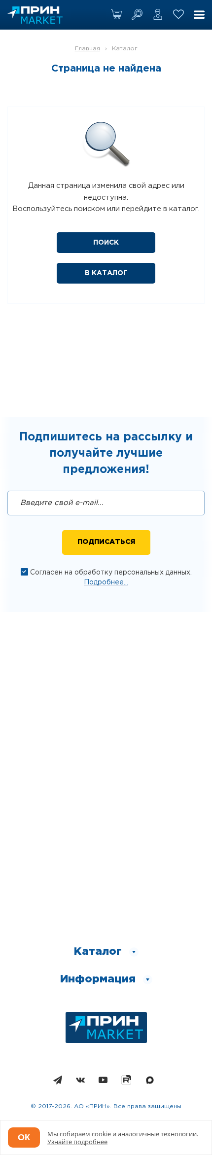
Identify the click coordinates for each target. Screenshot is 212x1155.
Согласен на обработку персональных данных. (111, 573)
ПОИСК (106, 243)
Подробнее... (106, 582)
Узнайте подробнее (77, 1142)
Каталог (125, 48)
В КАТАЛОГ (106, 273)
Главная (87, 48)
